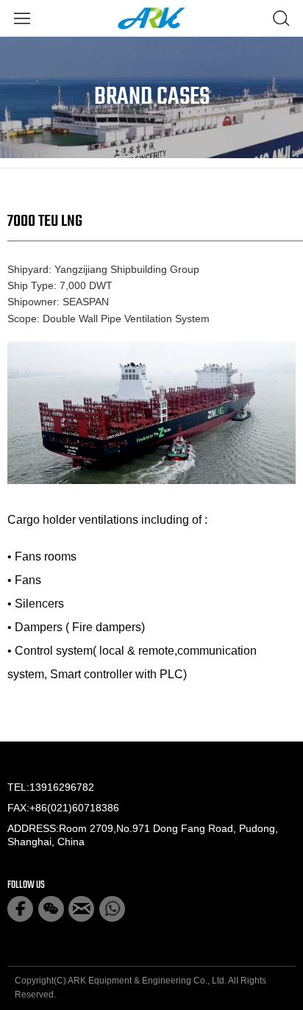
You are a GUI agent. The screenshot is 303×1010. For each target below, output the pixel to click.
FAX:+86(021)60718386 (63, 808)
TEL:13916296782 (50, 787)
